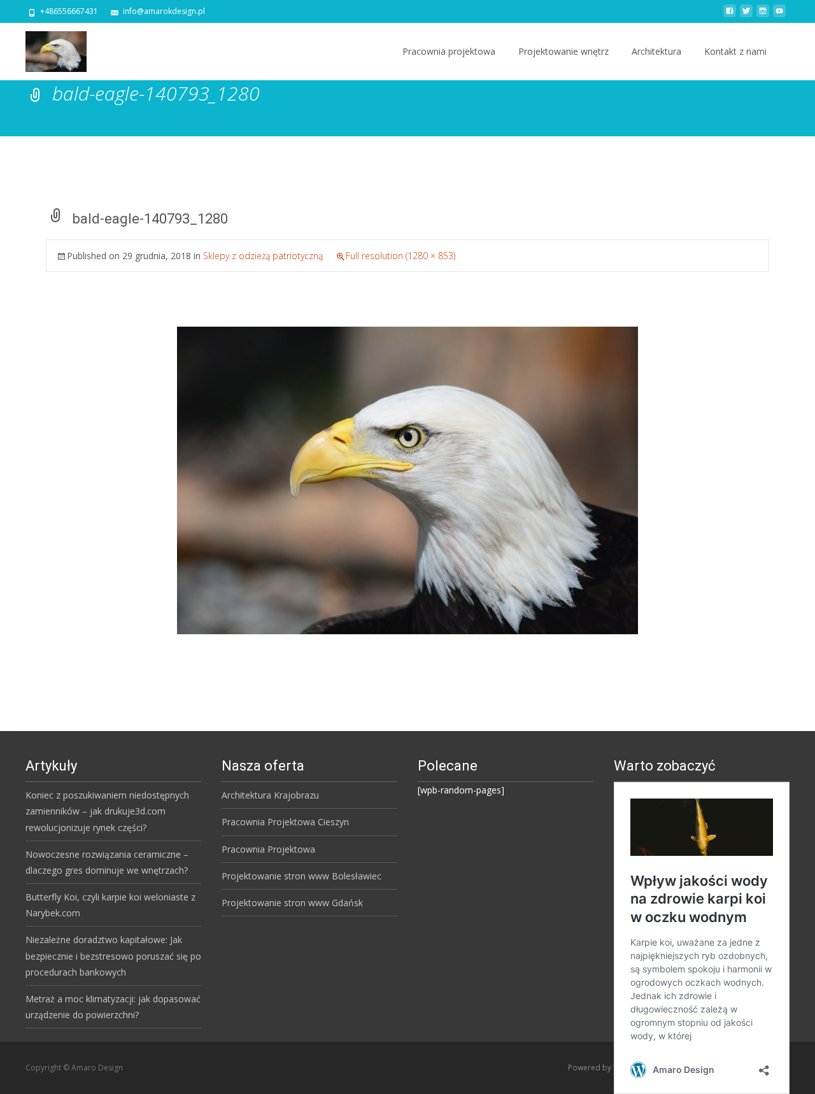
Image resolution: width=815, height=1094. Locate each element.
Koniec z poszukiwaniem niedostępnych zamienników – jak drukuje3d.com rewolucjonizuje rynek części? (107, 811)
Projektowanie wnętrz (563, 51)
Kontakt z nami (735, 51)
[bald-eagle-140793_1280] (407, 479)
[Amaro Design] (46, 48)
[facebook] (729, 16)
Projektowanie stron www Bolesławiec (301, 876)
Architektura (656, 51)
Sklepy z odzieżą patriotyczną (263, 256)
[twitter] (746, 16)
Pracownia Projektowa (268, 849)
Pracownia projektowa (448, 51)
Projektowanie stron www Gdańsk (292, 903)
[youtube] (779, 16)
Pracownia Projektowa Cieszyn (285, 822)
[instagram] (762, 16)
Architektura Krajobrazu (270, 795)
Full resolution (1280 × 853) (400, 256)
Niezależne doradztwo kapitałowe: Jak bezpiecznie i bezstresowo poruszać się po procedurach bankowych (113, 955)
